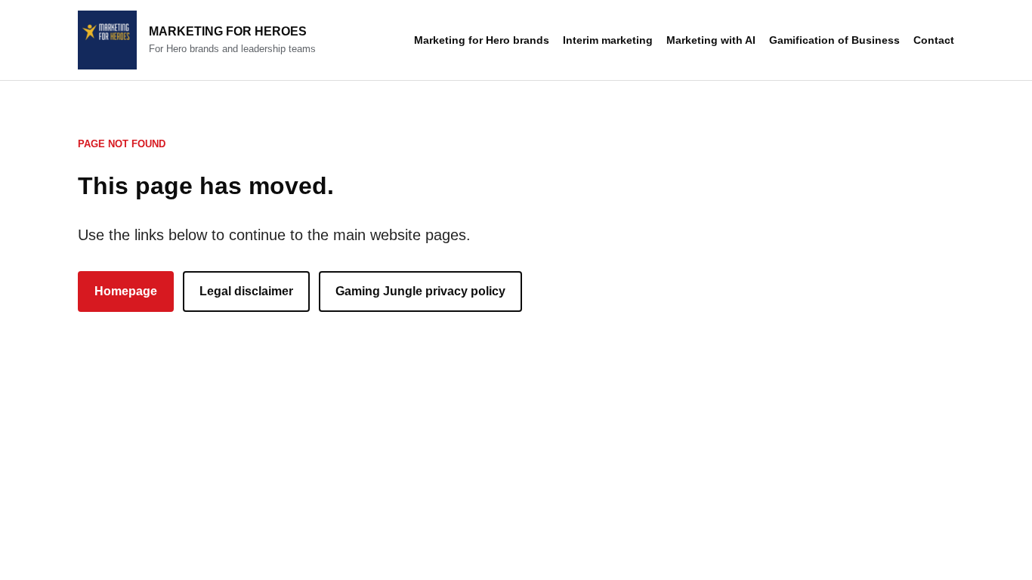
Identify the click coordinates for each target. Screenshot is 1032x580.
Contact (933, 40)
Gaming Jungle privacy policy (420, 291)
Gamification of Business (834, 40)
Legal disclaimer (246, 291)
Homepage (125, 291)
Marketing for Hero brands (481, 40)
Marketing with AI (710, 40)
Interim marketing (608, 40)
